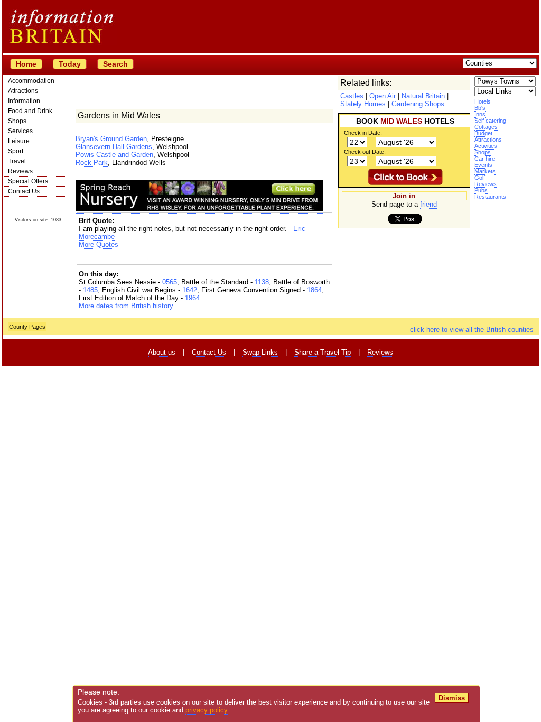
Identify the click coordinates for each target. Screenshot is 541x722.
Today (70, 64)
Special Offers (28, 181)
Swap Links (260, 352)
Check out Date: (365, 152)
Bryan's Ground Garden (111, 139)
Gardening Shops (417, 104)
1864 (314, 290)
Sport (15, 151)
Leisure (19, 141)
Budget (483, 133)
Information (24, 101)
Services (20, 131)
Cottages (486, 127)
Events (483, 165)
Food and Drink (30, 111)
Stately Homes (363, 104)
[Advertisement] (204, 258)
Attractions (23, 91)
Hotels (482, 101)
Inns (480, 114)
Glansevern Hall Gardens (114, 147)
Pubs (481, 190)
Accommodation (31, 81)
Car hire (484, 158)
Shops (17, 121)
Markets (485, 171)
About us (161, 352)
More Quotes (98, 244)
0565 (169, 282)
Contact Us (24, 191)
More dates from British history (126, 306)
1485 (90, 290)
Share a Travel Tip (322, 352)
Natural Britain (423, 96)
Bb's (480, 108)
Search (115, 64)
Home (26, 64)
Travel (17, 161)
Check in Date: (363, 132)
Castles (351, 96)
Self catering (490, 120)
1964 (192, 298)
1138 (262, 282)
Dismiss (452, 698)
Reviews (20, 171)
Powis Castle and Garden (114, 155)
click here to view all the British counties (472, 330)
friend (428, 204)
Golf (479, 177)
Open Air (382, 96)
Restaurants (490, 196)
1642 (189, 290)
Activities (485, 146)
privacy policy (206, 710)
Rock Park (92, 162)
